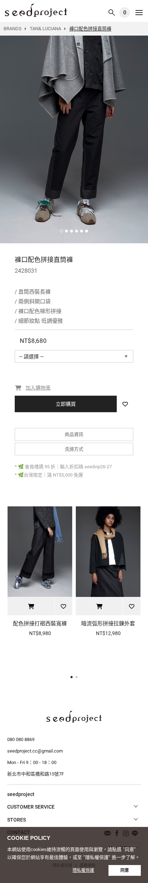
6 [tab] (86, 231)
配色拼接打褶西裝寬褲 (40, 623)
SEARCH (111, 12)
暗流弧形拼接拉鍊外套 (108, 623)
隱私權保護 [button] (83, 870)
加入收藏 (125, 404)
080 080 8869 (20, 739)
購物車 (124, 12)
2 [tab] (66, 231)
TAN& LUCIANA (45, 28)
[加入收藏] (63, 606)
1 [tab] (61, 231)
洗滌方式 (74, 449)
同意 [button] (124, 870)
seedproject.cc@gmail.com (35, 751)
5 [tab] (81, 231)
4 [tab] (76, 231)
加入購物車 (31, 606)
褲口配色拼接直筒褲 (36, 10)
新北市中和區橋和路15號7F (35, 774)
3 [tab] (71, 231)
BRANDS (13, 28)
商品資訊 (74, 434)
